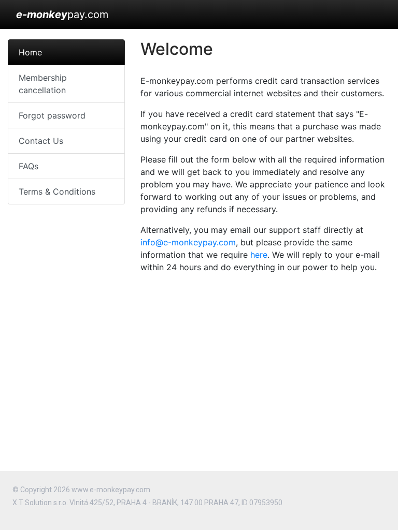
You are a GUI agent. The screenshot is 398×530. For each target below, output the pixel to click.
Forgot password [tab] (52, 115)
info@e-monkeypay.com (188, 242)
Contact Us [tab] (41, 141)
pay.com (62, 14)
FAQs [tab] (28, 166)
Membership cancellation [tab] (43, 83)
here (258, 254)
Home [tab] (30, 52)
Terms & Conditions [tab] (57, 191)
